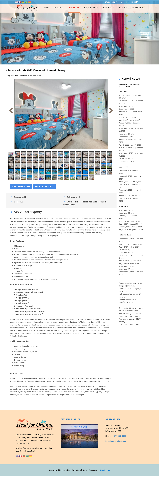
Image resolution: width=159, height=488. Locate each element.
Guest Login (111, 1)
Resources (108, 8)
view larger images (21, 186)
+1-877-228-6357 (131, 2)
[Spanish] (29, 2)
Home (47, 8)
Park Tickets (91, 8)
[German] (23, 2)
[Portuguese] (26, 2)
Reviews (123, 8)
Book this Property (44, 186)
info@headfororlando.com (116, 441)
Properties (73, 8)
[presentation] (63, 436)
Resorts (58, 8)
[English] (16, 2)
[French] (19, 2)
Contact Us (138, 8)
